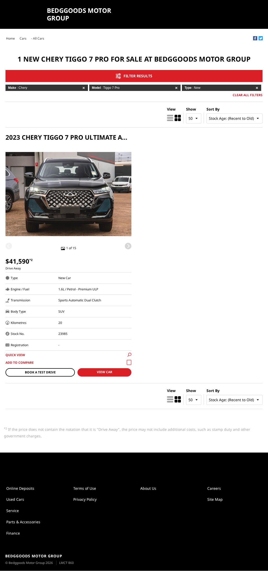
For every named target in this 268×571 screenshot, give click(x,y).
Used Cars (15, 499)
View (171, 109)
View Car (104, 372)
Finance (13, 533)
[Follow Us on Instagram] (128, 465)
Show (191, 109)
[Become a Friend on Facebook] (139, 465)
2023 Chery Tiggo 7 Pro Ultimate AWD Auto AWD (68, 137)
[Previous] (8, 246)
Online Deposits (20, 488)
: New (192, 88)
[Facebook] (255, 38)
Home (10, 38)
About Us (148, 488)
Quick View (15, 355)
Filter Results (138, 75)
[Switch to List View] (170, 118)
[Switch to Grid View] (178, 118)
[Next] (128, 246)
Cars (23, 38)
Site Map (215, 499)
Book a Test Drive (40, 372)
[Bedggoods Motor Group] (24, 14)
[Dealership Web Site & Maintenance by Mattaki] (254, 560)
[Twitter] (261, 38)
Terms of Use (84, 488)
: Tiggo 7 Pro (106, 88)
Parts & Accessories (23, 521)
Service (12, 510)
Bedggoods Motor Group (79, 14)
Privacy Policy (85, 499)
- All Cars (37, 38)
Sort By (213, 109)
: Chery (17, 88)
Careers (214, 488)
